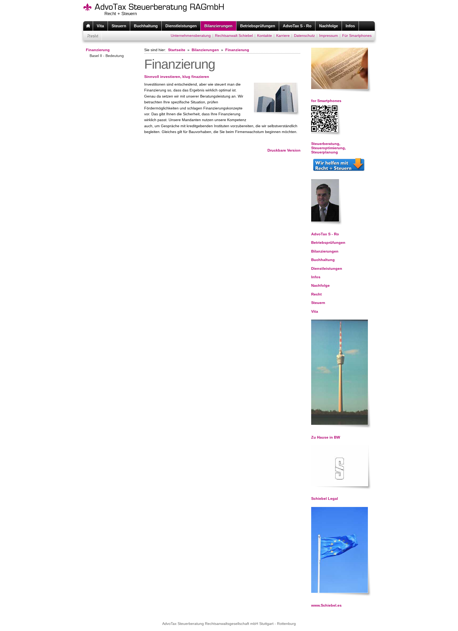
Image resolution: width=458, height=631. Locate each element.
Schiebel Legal (324, 498)
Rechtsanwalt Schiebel (234, 35)
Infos (350, 26)
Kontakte (264, 35)
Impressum (328, 35)
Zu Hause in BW (325, 437)
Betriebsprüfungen (257, 26)
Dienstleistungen (181, 26)
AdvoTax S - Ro (297, 26)
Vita (100, 26)
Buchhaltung (146, 26)
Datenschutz (304, 35)
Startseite (176, 50)
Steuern (119, 26)
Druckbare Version (284, 150)
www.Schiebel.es (326, 605)
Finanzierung (98, 50)
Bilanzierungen (218, 26)
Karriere (283, 35)
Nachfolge (328, 26)
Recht (92, 35)
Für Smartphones (357, 35)
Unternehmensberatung (191, 35)
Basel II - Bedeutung (107, 56)
